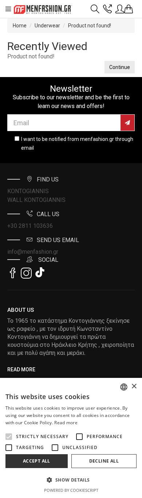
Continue (119, 67)
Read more (66, 423)
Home (20, 25)
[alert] (71, 438)
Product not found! (89, 25)
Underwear (47, 25)
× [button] (134, 386)
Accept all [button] (36, 461)
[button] (8, 436)
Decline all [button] (104, 461)
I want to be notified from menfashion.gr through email (77, 143)
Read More (21, 369)
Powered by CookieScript (71, 490)
